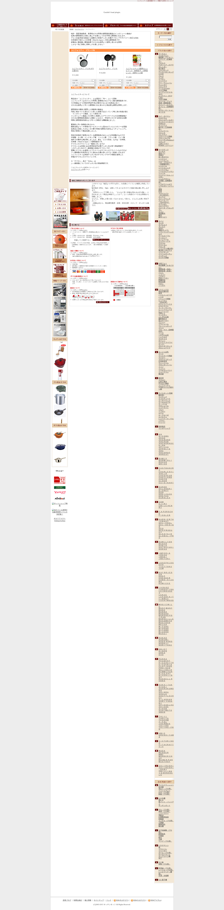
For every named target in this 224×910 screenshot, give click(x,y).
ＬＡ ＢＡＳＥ (164, 587)
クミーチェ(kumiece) (166, 140)
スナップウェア (164, 199)
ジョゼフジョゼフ (165, 184)
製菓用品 (162, 824)
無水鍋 (161, 374)
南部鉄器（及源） (165, 271)
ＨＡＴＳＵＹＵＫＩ (166, 547)
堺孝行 (161, 155)
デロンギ (162, 247)
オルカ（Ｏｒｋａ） (166, 110)
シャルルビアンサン (166, 171)
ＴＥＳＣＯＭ (164, 720)
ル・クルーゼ (164, 415)
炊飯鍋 (161, 819)
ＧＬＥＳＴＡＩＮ (165, 534)
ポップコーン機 (164, 856)
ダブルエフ (163, 225)
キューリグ (163, 125)
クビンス (162, 133)
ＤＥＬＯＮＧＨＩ (165, 489)
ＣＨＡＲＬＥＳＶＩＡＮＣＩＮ (166, 472)
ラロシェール (164, 406)
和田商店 (162, 426)
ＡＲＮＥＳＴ (164, 454)
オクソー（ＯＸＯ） (166, 105)
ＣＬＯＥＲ (163, 481)
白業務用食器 (164, 817)
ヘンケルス (163, 337)
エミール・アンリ (165, 101)
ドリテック (163, 256)
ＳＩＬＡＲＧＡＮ (165, 699)
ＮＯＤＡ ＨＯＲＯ (165, 641)
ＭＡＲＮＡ (163, 612)
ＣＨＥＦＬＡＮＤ (165, 477)
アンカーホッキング (166, 72)
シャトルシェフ (164, 168)
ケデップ (162, 142)
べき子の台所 (164, 335)
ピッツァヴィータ (165, 310)
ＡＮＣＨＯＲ (164, 441)
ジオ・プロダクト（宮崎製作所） (165, 163)
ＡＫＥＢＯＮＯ (164, 440)
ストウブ (162, 197)
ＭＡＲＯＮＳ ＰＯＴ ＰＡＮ (165, 616)
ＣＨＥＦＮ (163, 479)
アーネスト (163, 54)
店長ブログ (67, 900)
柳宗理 (161, 378)
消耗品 (161, 815)
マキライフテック (165, 359)
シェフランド (164, 161)
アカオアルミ (164, 56)
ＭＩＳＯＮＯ (164, 628)
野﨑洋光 (162, 280)
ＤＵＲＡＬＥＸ (164, 498)
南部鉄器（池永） (165, 269)
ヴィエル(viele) (164, 88)
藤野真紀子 (163, 319)
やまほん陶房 (164, 383)
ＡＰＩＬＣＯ (164, 447)
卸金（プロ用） (164, 794)
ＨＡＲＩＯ (163, 545)
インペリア (163, 81)
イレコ (161, 76)
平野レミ (162, 313)
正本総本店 (163, 361)
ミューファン (164, 372)
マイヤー (162, 358)
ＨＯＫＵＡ (163, 339)
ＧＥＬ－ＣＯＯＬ (165, 523)
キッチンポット (164, 805)
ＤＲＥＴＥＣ (164, 496)
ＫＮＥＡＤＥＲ (164, 578)
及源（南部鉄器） (165, 103)
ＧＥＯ (161, 528)
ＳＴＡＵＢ (163, 708)
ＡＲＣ (161, 451)
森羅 (160, 190)
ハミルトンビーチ (165, 295)
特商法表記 (78, 900)
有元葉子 (162, 68)
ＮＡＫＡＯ (163, 638)
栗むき (161, 800)
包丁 (160, 858)
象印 (160, 215)
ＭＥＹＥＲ (163, 624)
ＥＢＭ (161, 74)
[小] (164, 29)
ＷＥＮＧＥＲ (164, 753)
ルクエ (161, 413)
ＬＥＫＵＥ (163, 595)
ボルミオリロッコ (165, 346)
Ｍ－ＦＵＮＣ (164, 626)
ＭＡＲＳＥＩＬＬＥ (166, 619)
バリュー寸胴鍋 (164, 299)
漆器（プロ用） (164, 811)
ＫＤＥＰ (162, 576)
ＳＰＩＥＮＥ (164, 707)
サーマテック (164, 150)
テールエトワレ (164, 236)
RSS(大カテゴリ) (122, 900)
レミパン (162, 422)
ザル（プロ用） (164, 810)
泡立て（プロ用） (165, 789)
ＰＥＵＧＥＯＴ (164, 661)
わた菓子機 (163, 880)
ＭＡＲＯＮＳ (164, 614)
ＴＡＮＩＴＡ (164, 718)
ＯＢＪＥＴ (163, 649)
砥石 (160, 837)
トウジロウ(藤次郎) (166, 248)
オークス (162, 112)
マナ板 (161, 862)
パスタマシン (164, 845)
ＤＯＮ (161, 492)
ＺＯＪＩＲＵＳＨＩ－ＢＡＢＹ (166, 768)
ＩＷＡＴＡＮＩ (164, 559)
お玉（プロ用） (164, 792)
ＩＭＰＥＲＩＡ (164, 553)
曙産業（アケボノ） (166, 57)
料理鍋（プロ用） (165, 868)
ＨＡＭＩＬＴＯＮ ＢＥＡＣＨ (165, 543)
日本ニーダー (164, 278)
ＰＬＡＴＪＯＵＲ (165, 666)
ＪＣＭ (161, 568)
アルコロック (164, 70)
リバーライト (164, 408)
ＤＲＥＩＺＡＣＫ (165, 494)
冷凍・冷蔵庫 (164, 876)
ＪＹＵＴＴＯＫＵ (165, 567)
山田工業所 (163, 382)
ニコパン (162, 275)
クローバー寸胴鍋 (165, 136)
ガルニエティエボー (166, 120)
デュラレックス (164, 241)
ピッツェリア (164, 311)
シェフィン (163, 159)
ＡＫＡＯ (162, 438)
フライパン (163, 849)
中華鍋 (161, 836)
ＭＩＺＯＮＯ (164, 632)
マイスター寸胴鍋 (165, 356)
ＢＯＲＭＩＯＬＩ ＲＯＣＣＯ (165, 461)
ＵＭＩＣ (162, 733)
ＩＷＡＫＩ (163, 557)
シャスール (163, 166)
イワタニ (162, 79)
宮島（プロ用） (164, 864)
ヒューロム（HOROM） (163, 301)
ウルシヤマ (163, 87)
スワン (161, 212)
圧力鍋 (161, 787)
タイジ (161, 221)
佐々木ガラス (164, 157)
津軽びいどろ (164, 230)
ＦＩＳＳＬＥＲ (164, 515)
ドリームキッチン (165, 254)
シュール (162, 173)
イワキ (161, 77)
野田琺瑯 (162, 282)
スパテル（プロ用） (166, 821)
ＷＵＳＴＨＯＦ (164, 762)
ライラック (163, 397)
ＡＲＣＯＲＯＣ (164, 453)
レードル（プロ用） (166, 870)
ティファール (164, 239)
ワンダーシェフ (164, 428)
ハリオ (161, 297)
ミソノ (161, 367)
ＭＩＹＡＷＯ (164, 630)
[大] (170, 29)
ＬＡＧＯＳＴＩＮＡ (166, 589)
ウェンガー (163, 85)
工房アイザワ (164, 144)
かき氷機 (162, 798)
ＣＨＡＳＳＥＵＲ (165, 475)
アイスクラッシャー (166, 785)
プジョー (162, 322)
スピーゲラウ (164, 206)
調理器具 (162, 834)
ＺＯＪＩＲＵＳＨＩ (166, 766)
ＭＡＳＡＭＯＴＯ (165, 621)
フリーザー (163, 851)
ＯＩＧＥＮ (163, 651)
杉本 (160, 191)
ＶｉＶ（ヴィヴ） (165, 308)
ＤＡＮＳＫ (163, 487)
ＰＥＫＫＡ (163, 659)
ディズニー (163, 238)
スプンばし (163, 204)
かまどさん (163, 118)
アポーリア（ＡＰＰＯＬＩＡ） (166, 66)
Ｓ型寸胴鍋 (163, 99)
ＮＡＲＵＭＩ (164, 640)
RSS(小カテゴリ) (139, 900)
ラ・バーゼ (163, 404)
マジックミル (164, 363)
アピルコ (162, 63)
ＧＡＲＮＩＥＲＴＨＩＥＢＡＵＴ (166, 520)
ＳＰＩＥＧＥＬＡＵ (166, 705)
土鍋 (160, 839)
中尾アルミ (163, 264)
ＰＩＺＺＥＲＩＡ (165, 664)
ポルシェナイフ (164, 348)
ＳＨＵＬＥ (163, 694)
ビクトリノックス (165, 304)
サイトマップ (99, 900)
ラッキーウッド (164, 400)
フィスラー (163, 315)
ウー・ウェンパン (165, 83)
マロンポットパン (165, 365)
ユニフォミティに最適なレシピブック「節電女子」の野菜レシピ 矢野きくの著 (137, 71)
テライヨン (163, 245)
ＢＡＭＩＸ (163, 458)
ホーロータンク (164, 854)
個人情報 (88, 900)
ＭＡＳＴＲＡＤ (164, 623)
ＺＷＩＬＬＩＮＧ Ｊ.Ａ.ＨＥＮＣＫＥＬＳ (166, 773)
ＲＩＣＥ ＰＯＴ (165, 673)
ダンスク (162, 227)
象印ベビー (163, 217)
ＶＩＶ (161, 747)
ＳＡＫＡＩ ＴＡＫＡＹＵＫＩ (165, 686)
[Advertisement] (60, 71)
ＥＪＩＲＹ (163, 504)
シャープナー (164, 813)
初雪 (160, 293)
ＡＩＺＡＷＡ (164, 436)
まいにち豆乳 (164, 352)
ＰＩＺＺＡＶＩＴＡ (166, 662)
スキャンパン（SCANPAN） (164, 194)
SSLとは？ (60, 471)
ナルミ (161, 273)
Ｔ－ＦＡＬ (163, 722)
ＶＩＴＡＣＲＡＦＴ (166, 745)
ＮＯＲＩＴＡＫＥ (165, 645)
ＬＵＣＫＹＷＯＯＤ (166, 600)
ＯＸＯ (161, 655)
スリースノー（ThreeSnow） (164, 201)
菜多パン (162, 153)
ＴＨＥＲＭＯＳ (164, 724)
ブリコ (161, 328)
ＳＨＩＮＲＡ (164, 692)
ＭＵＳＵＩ (163, 634)
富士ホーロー (164, 321)
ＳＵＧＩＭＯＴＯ (165, 710)
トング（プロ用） (165, 841)
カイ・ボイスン (164, 116)
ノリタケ (162, 285)
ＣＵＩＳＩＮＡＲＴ (166, 483)
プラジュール (164, 324)
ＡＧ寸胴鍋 (163, 90)
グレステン (163, 134)
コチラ (85, 230)
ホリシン (162, 341)
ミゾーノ (162, 368)
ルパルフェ (163, 417)
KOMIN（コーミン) (166, 145)
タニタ (161, 223)
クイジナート (164, 131)
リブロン (162, 411)
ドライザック (164, 252)
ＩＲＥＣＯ (163, 555)
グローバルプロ (164, 138)
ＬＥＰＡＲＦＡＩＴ (166, 597)
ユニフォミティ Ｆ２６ (108, 69)
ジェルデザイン (164, 179)
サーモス (162, 151)
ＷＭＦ (161, 228)
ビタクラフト (164, 306)
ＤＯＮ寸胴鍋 (164, 258)
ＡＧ (160, 434)
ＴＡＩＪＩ (163, 716)
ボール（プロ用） (165, 853)
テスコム (162, 243)
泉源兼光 (162, 213)
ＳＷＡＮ (162, 712)
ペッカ (161, 333)
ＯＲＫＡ (162, 653)
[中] (167, 29)
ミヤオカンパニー (165, 370)
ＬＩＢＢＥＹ (164, 598)
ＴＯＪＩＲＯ (164, 725)
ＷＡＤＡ (162, 751)
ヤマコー (162, 380)
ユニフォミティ (79, 29)
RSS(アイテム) (156, 900)
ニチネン (162, 276)
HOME (71, 29)
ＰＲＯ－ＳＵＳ (164, 668)
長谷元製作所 (164, 291)
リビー (161, 410)
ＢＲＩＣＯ (163, 464)
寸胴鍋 (161, 822)
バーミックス (164, 290)
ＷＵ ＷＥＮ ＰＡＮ (166, 760)
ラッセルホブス (164, 402)
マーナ (161, 354)
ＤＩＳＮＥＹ (164, 490)
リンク (108, 900)
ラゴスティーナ (164, 399)
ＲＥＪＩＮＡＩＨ (165, 670)
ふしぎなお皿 (164, 317)
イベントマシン (164, 790)
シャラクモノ (164, 170)
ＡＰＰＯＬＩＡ (164, 449)
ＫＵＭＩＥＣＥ (164, 583)
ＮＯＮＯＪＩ (164, 643)
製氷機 (161, 826)
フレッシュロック (165, 326)
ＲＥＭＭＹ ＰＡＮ (165, 672)
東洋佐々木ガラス (165, 250)
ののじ (161, 284)
